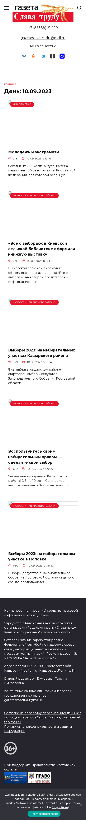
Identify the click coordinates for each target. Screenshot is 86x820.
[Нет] (81, 805)
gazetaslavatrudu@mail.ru (43, 38)
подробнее (22, 798)
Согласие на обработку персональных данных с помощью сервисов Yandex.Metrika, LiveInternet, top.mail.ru (42, 717)
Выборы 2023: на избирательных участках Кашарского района (41, 353)
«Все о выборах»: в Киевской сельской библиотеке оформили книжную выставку (41, 248)
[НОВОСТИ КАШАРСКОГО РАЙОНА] (43, 234)
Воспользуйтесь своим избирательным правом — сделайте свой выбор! (35, 457)
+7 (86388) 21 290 (43, 28)
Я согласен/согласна (44, 813)
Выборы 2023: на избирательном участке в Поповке (41, 556)
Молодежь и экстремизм (33, 152)
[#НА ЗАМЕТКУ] (43, 143)
